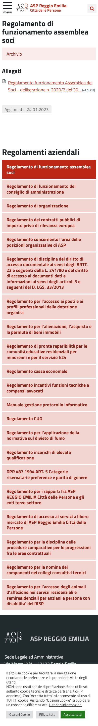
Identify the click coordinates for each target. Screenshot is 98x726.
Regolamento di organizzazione (37, 205)
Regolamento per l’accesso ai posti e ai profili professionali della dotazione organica (45, 307)
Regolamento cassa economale (37, 371)
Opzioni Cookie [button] (19, 714)
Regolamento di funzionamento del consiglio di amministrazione (41, 189)
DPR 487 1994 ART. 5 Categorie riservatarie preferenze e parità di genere (47, 474)
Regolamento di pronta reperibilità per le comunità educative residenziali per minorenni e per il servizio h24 (47, 351)
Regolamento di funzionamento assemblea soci (49, 169)
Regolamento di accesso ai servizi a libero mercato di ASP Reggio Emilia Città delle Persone (48, 522)
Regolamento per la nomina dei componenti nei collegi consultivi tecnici (46, 570)
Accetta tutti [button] (73, 714)
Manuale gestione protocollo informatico (47, 404)
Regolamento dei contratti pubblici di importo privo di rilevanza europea (43, 222)
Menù (7, 11)
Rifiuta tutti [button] (47, 714)
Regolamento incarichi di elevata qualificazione (39, 455)
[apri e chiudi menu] (8, 5)
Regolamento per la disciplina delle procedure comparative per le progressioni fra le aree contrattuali (49, 547)
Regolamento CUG (24, 418)
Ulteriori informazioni (65, 704)
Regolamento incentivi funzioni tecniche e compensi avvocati (48, 388)
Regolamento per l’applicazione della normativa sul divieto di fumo (43, 435)
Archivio (14, 54)
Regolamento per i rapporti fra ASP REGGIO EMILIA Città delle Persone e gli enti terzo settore (45, 497)
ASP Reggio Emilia (48, 5)
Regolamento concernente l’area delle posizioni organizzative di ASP (44, 242)
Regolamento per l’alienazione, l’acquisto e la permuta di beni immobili (49, 329)
